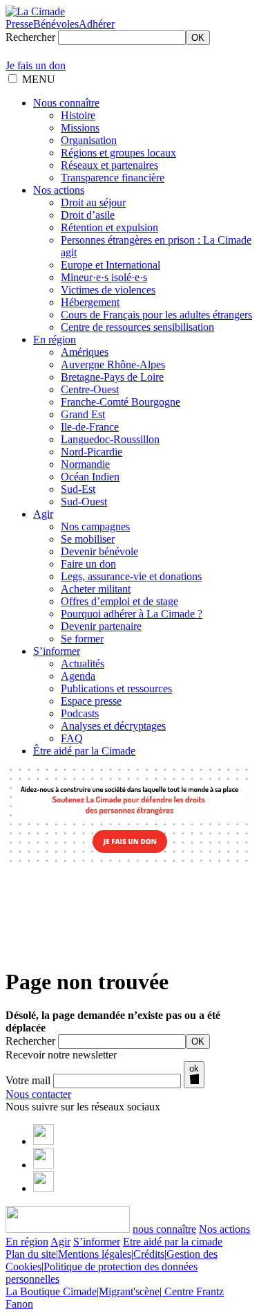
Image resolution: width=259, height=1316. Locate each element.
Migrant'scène (129, 1291)
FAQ (72, 738)
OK (197, 38)
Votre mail (28, 1080)
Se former (82, 639)
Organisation (89, 140)
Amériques (84, 352)
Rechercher (30, 37)
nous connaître (164, 1229)
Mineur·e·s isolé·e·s (104, 277)
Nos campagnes (95, 526)
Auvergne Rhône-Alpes (113, 364)
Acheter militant (96, 589)
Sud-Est (78, 489)
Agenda (78, 676)
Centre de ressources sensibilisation (137, 327)
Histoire (78, 115)
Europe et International (110, 265)
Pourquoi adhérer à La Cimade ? (131, 614)
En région (54, 339)
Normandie (85, 464)
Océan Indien (90, 477)
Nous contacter (38, 1094)
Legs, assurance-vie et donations (131, 576)
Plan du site (31, 1254)
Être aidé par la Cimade (84, 751)
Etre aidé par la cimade (172, 1241)
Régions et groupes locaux (118, 153)
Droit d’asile (88, 215)
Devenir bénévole (99, 551)
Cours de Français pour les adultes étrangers (156, 315)
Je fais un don (36, 65)
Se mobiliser (88, 539)
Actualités (82, 663)
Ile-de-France (90, 427)
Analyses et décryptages (113, 726)
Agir (43, 514)
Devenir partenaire (101, 626)
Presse (19, 24)
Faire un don (88, 564)
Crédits (148, 1254)
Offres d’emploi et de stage (119, 601)
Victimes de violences (108, 290)
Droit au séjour (93, 202)
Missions (80, 128)
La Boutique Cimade (51, 1291)
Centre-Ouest (90, 389)
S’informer (56, 651)
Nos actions (58, 190)
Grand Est (83, 414)
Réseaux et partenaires (109, 165)
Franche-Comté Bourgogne (120, 402)
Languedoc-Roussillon (110, 439)
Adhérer (97, 24)
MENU (38, 79)
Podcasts (80, 713)
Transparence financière (112, 177)
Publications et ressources (116, 688)
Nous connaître (66, 103)
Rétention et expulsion (109, 227)
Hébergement (90, 302)
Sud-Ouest (84, 501)
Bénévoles (56, 24)
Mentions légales (94, 1254)
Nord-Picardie (91, 452)
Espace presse (91, 701)
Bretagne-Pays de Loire (112, 377)
